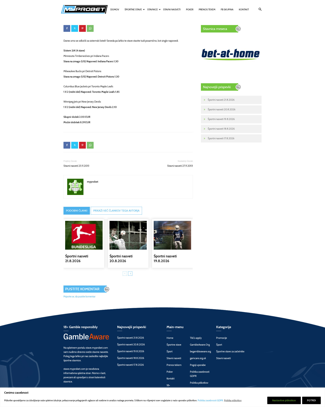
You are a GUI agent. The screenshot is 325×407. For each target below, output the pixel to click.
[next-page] (130, 273)
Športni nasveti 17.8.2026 (221, 138)
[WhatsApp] (90, 28)
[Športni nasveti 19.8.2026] (172, 235)
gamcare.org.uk (198, 358)
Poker (189, 9)
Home (170, 337)
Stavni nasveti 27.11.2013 (180, 165)
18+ (168, 385)
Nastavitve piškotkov (284, 400)
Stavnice (152, 9)
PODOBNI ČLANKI (76, 210)
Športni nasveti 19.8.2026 (221, 119)
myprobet (92, 181)
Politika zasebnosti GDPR (210, 400)
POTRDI (311, 400)
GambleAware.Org (200, 344)
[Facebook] (66, 28)
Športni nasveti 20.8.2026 (221, 109)
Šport (169, 351)
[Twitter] (74, 28)
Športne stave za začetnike (230, 351)
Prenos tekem (207, 9)
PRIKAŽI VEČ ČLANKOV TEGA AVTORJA (116, 210)
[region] (162, 397)
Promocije (221, 337)
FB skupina (227, 9)
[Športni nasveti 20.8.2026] (128, 235)
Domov (114, 9)
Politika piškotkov (233, 400)
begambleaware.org (200, 351)
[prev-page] (125, 273)
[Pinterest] (82, 28)
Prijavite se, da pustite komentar (79, 296)
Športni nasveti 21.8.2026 (221, 99)
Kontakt (244, 9)
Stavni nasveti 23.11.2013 (76, 165)
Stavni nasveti (172, 9)
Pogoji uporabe (198, 365)
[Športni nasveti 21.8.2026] (84, 235)
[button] (260, 9)
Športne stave (133, 9)
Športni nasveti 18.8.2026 (221, 128)
